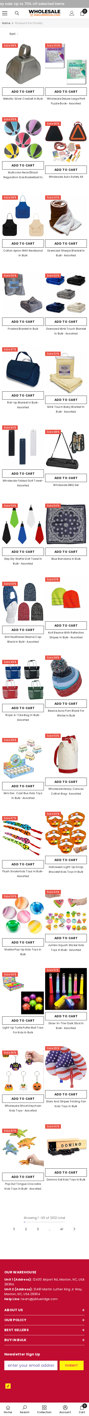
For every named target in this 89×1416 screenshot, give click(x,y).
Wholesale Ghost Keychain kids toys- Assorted (23, 1108)
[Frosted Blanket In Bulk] (23, 294)
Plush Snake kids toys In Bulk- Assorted (22, 873)
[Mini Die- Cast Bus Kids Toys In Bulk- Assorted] (23, 759)
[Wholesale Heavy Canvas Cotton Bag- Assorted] (66, 755)
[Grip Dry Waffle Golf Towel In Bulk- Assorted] (23, 524)
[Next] (74, 1229)
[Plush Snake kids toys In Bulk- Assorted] (23, 837)
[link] (24, 1409)
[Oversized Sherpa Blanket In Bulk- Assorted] (66, 216)
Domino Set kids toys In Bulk (66, 1179)
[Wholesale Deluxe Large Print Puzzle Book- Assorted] (66, 64)
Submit (71, 1365)
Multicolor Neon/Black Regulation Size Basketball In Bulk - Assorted (23, 175)
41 (61, 1229)
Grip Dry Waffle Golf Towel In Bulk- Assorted (23, 561)
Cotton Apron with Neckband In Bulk (23, 253)
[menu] (4, 13)
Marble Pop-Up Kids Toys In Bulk (23, 952)
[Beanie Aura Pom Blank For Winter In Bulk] (66, 676)
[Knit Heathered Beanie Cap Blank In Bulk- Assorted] (23, 603)
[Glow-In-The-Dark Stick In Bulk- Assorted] (66, 989)
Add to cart (23, 91)
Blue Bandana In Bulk (66, 559)
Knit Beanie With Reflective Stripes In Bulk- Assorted (66, 635)
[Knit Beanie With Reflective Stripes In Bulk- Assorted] (66, 598)
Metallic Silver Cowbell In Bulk (23, 98)
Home (6, 23)
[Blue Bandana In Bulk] (66, 524)
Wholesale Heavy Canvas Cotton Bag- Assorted (66, 791)
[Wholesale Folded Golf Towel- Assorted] (23, 446)
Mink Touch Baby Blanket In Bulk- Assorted (65, 409)
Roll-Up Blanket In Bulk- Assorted (23, 405)
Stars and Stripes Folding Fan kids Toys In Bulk (66, 1104)
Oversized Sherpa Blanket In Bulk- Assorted (66, 253)
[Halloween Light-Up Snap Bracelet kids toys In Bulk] (66, 833)
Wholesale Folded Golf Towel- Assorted (23, 483)
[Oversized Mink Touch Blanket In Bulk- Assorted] (66, 294)
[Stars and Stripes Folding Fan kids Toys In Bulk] (66, 1067)
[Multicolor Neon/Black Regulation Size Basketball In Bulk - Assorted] (23, 138)
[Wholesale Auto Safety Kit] (66, 142)
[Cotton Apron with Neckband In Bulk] (23, 216)
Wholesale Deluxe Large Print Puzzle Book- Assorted (66, 101)
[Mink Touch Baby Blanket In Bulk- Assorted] (66, 373)
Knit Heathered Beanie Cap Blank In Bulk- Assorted (23, 639)
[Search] (17, 13)
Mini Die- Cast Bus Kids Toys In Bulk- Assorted (23, 795)
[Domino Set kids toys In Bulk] (66, 1145)
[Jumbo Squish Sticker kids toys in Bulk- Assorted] (66, 911)
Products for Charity (29, 23)
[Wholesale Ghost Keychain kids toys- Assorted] (23, 1071)
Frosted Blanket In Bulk (23, 329)
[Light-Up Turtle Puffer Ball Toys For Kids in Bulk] (23, 993)
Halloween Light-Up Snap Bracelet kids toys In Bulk (66, 869)
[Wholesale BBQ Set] (66, 451)
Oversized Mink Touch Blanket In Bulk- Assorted (66, 331)
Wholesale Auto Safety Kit (66, 177)
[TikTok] (8, 1386)
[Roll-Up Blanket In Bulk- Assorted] (23, 368)
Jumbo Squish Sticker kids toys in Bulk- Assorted (66, 947)
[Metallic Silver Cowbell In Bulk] (23, 64)
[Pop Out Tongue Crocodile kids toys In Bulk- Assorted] (23, 1150)
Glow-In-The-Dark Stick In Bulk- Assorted (66, 1025)
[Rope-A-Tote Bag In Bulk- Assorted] (23, 681)
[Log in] (72, 13)
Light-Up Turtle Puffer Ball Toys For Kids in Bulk (23, 1030)
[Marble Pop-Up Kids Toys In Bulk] (23, 915)
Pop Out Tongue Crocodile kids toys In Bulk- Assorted (23, 1186)
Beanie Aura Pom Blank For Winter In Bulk (66, 713)
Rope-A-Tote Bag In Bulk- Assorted (23, 717)
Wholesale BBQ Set (66, 485)
